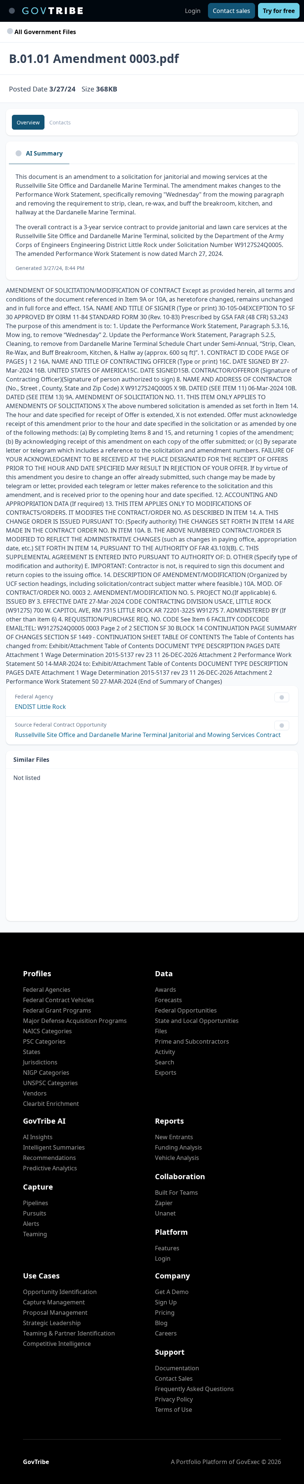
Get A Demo (172, 1292)
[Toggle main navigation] (11, 11)
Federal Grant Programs (57, 1010)
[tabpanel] (152, 222)
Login (193, 11)
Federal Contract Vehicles (58, 1000)
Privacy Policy (174, 1399)
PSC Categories (44, 1041)
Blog (161, 1323)
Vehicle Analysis (177, 1158)
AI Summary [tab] (44, 153)
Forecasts (168, 1000)
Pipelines (35, 1203)
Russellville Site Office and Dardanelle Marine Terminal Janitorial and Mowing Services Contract (148, 735)
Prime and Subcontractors (192, 1041)
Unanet (165, 1213)
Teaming (35, 1234)
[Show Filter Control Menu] (281, 697)
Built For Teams (176, 1192)
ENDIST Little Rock (40, 707)
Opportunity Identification (60, 1292)
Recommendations (49, 1158)
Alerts (31, 1224)
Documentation (177, 1368)
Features (167, 1248)
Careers (166, 1333)
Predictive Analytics (50, 1168)
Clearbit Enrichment (51, 1104)
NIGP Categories (46, 1072)
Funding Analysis (178, 1147)
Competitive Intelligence (57, 1344)
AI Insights (38, 1137)
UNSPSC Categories (50, 1083)
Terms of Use (173, 1409)
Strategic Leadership (52, 1323)
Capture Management (54, 1302)
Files (161, 1031)
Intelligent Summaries (54, 1147)
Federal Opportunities (186, 1010)
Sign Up (166, 1302)
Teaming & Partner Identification (69, 1333)
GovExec (248, 1462)
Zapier (164, 1203)
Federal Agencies (46, 990)
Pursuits (34, 1213)
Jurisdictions (40, 1062)
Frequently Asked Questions (194, 1389)
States (31, 1052)
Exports (165, 1072)
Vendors (35, 1093)
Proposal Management (55, 1312)
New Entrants (174, 1137)
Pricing (165, 1312)
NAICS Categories (47, 1031)
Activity (165, 1052)
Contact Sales (174, 1378)
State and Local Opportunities (197, 1021)
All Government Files (44, 32)
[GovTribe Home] (52, 10)
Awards (165, 990)
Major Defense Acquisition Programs (75, 1021)
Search (164, 1062)
